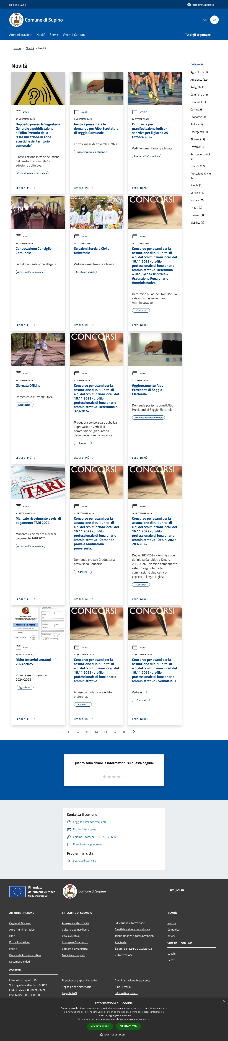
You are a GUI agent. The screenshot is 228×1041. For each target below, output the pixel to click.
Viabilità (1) (197, 222)
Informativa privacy (126, 993)
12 (96, 732)
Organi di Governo (20, 923)
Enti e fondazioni (19, 942)
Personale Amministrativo (25, 955)
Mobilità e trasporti (73, 955)
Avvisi (26, 112)
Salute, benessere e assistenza (133, 948)
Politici (13, 949)
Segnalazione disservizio (76, 987)
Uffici (12, 936)
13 (105, 732)
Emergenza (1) (199, 132)
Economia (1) (198, 117)
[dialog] (114, 1019)
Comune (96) (198, 102)
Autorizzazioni (123, 955)
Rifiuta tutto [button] (128, 1026)
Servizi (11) (197, 193)
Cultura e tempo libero (75, 929)
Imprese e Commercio (75, 942)
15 (124, 732)
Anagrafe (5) (197, 87)
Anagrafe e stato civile (75, 923)
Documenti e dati (19, 961)
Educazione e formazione (130, 923)
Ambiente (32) (199, 79)
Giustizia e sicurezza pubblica (132, 929)
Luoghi (171, 953)
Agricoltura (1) (199, 72)
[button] (114, 1034)
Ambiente (120, 942)
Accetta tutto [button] (100, 1026)
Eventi (171, 960)
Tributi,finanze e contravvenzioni (134, 936)
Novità (30, 48)
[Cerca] (214, 19)
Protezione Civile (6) (200, 175)
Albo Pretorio (123, 987)
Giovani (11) (197, 139)
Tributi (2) (196, 207)
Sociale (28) (197, 200)
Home (17, 48)
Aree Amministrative (22, 929)
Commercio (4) (199, 94)
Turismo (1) (197, 215)
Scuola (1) (196, 185)
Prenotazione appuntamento (79, 980)
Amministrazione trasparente (132, 980)
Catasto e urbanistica (75, 949)
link (148, 1018)
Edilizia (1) (196, 124)
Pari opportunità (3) (200, 156)
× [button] (224, 1001)
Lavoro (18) (197, 147)
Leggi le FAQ (69, 993)
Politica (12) (197, 166)
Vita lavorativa (71, 936)
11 (87, 732)
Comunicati (174, 929)
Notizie (143, 112)
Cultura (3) (196, 109)
